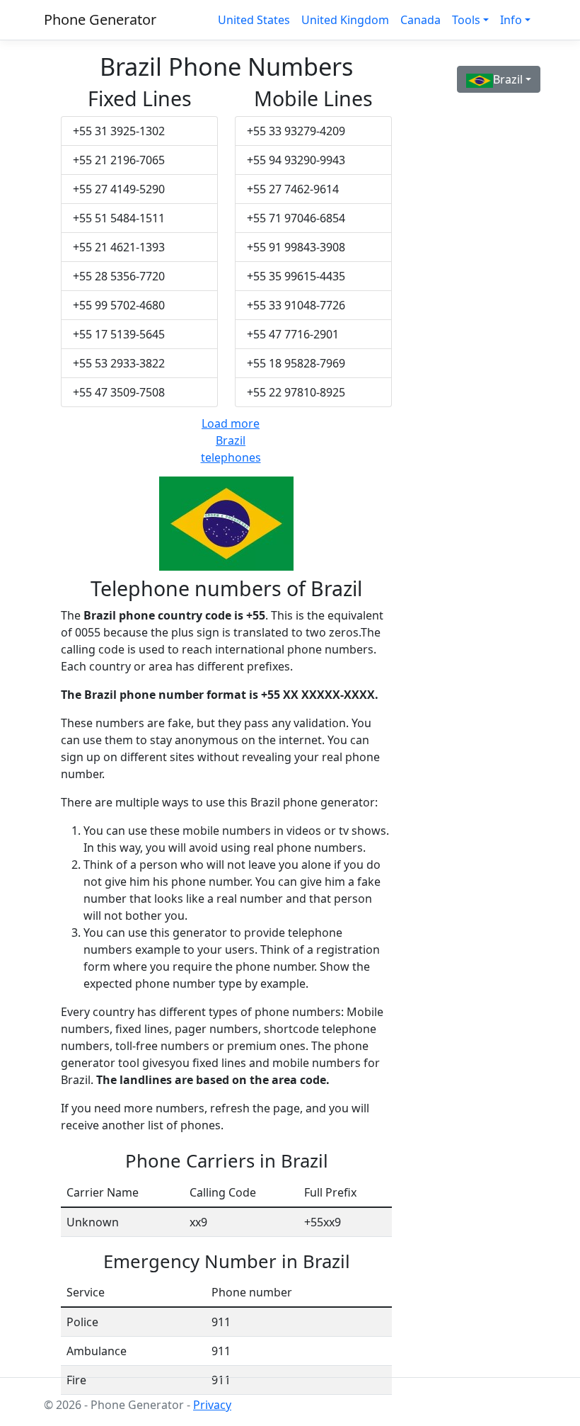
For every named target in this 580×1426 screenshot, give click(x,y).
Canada (420, 20)
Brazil (508, 79)
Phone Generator (100, 19)
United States (254, 20)
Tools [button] (466, 20)
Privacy (212, 1405)
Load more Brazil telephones (231, 440)
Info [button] (511, 20)
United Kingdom (345, 20)
